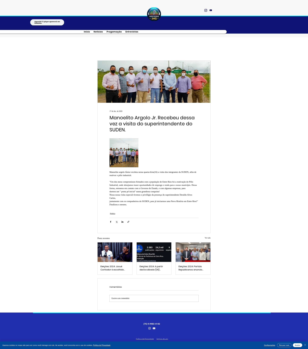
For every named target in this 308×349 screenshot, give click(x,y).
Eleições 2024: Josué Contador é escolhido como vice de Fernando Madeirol (113, 268)
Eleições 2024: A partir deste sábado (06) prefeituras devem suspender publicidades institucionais (152, 268)
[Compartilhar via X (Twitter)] (116, 222)
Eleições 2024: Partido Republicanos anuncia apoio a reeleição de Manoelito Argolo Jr (190, 268)
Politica (112, 214)
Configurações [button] (269, 345)
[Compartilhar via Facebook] (110, 222)
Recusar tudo (284, 345)
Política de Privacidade (101, 345)
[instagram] (205, 10)
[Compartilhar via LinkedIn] (122, 222)
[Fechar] (305, 345)
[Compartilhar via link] (128, 222)
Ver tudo (208, 238)
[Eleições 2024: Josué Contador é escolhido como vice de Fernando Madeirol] (115, 252)
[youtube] (210, 10)
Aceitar (297, 345)
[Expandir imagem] (123, 152)
